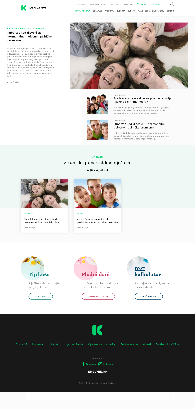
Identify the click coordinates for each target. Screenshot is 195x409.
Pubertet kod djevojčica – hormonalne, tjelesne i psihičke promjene (29, 36)
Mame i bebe (144, 11)
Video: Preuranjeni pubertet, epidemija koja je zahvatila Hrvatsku (97, 220)
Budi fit (131, 11)
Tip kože (39, 274)
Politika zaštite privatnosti (136, 344)
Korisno (170, 11)
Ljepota (121, 11)
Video (80, 213)
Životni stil (158, 11)
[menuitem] (172, 4)
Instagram (108, 364)
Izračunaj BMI (149, 296)
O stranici (82, 4)
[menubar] (172, 4)
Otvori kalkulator (98, 296)
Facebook (90, 364)
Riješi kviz (40, 296)
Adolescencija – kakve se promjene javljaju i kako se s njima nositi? (143, 100)
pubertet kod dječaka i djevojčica (25, 29)
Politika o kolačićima (167, 344)
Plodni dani (96, 274)
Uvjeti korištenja (74, 344)
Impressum (94, 4)
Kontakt (105, 4)
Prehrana (109, 11)
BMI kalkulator (148, 271)
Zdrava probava (82, 11)
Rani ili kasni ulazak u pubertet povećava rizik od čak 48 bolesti (42, 220)
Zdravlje (97, 11)
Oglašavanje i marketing (122, 4)
